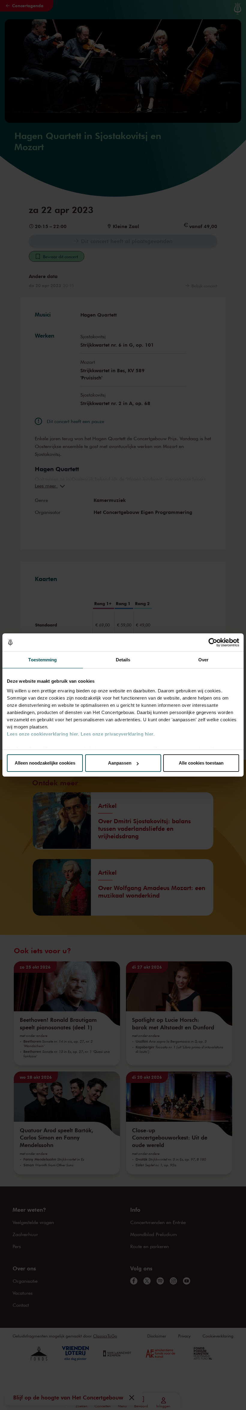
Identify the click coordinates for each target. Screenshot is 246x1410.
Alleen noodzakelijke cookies (45, 762)
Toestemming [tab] (42, 659)
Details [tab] (123, 659)
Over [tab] (203, 659)
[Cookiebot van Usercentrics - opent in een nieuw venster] (213, 642)
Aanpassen (119, 762)
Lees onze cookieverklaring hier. (43, 734)
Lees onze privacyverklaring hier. (118, 734)
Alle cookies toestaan (201, 762)
